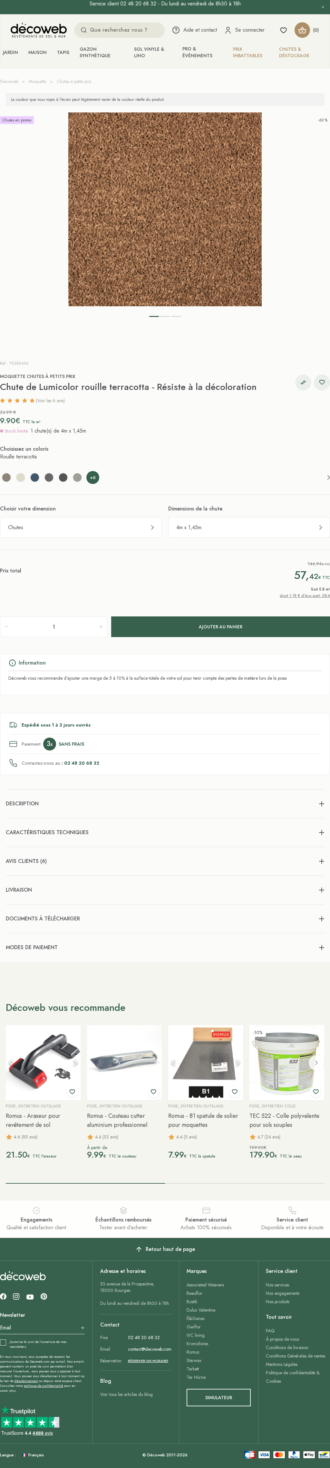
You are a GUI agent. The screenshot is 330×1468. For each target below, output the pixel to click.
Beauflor (194, 1293)
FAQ (270, 1330)
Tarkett (193, 1369)
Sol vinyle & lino (149, 52)
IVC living (196, 1335)
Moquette (37, 81)
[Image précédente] (11, 1062)
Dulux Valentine (201, 1310)
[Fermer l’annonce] (323, 7)
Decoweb (9, 81)
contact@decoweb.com (149, 1349)
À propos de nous (282, 1339)
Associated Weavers (205, 1285)
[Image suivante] (75, 1062)
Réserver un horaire (148, 1360)
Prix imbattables (247, 52)
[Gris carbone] (63, 477)
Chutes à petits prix (74, 81)
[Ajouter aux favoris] (322, 382)
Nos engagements (282, 1293)
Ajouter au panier (220, 627)
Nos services (277, 1285)
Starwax (194, 1360)
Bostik (192, 1301)
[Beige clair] (20, 477)
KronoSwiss (197, 1343)
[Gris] (49, 477)
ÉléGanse (195, 1318)
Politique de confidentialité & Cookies (293, 1376)
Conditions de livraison (287, 1347)
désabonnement (26, 1381)
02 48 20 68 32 (144, 1337)
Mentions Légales (281, 1364)
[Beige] (6, 477)
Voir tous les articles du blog (126, 1394)
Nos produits (277, 1301)
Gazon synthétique (95, 52)
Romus (193, 1352)
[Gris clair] (77, 477)
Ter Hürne (196, 1377)
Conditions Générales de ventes (295, 1356)
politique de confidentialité (43, 1385)
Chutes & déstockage (294, 52)
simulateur (218, 1397)
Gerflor (194, 1327)
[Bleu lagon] (34, 477)
